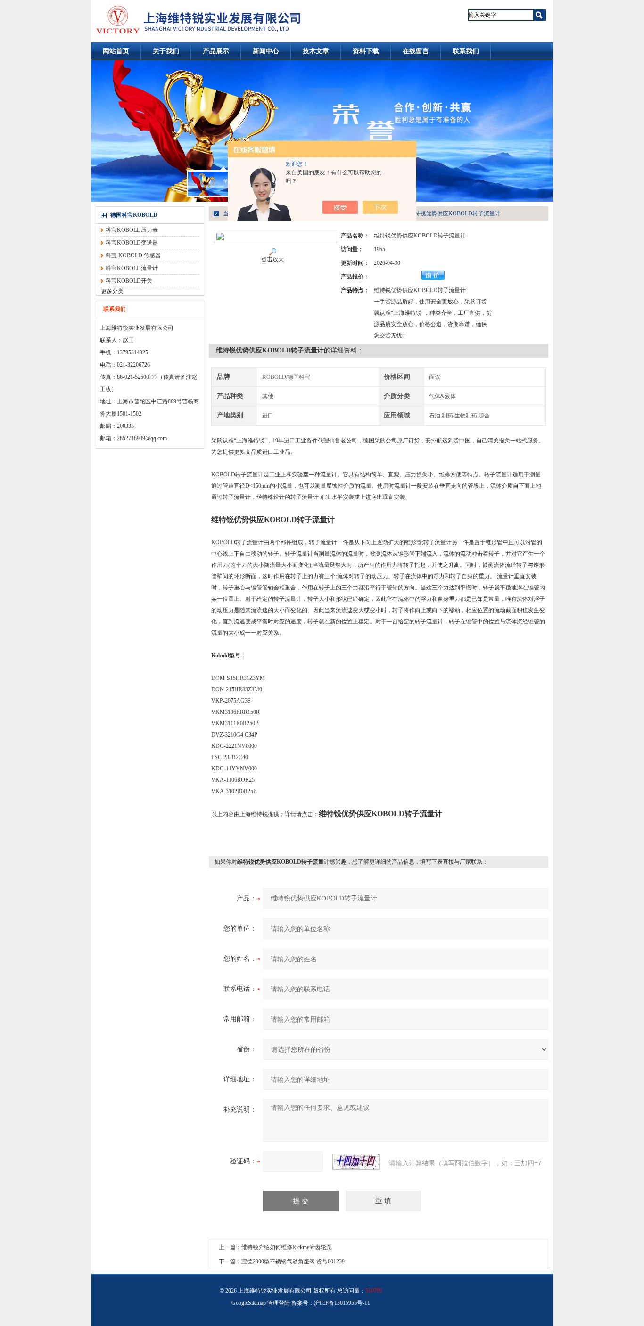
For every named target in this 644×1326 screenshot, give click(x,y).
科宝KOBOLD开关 (129, 281)
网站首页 (116, 51)
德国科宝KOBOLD (133, 215)
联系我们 (466, 51)
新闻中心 (266, 51)
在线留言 (416, 51)
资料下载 (366, 51)
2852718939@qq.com (142, 438)
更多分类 (112, 291)
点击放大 (272, 259)
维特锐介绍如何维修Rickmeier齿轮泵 (286, 1247)
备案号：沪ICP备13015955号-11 (330, 1303)
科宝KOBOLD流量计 (132, 268)
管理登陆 (278, 1303)
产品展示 (216, 51)
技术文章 (316, 51)
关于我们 (166, 51)
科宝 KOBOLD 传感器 (133, 255)
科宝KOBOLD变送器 (132, 242)
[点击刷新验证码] (356, 1162)
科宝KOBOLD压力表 (132, 230)
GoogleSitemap (248, 1303)
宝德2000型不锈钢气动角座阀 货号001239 (293, 1261)
